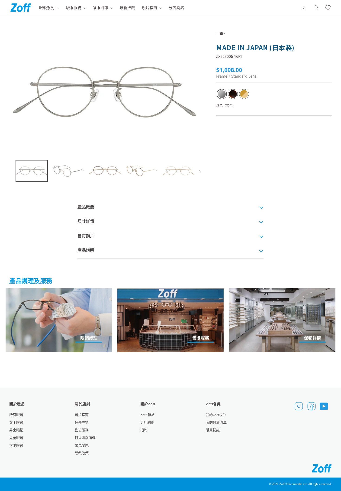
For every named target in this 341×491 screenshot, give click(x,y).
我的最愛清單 (216, 422)
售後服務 (82, 430)
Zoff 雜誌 (147, 415)
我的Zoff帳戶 (216, 415)
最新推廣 (127, 7)
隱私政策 (82, 453)
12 (244, 94)
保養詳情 (82, 422)
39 (221, 94)
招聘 (143, 430)
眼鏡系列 (47, 7)
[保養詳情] (282, 320)
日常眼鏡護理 (85, 438)
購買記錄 (213, 430)
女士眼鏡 (16, 422)
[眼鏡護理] (59, 320)
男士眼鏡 (16, 430)
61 (233, 94)
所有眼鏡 (16, 415)
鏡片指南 (150, 7)
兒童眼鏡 (16, 438)
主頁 (219, 33)
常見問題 (82, 445)
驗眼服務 (74, 7)
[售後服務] (170, 320)
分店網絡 (176, 7)
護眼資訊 (101, 7)
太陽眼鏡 (16, 445)
